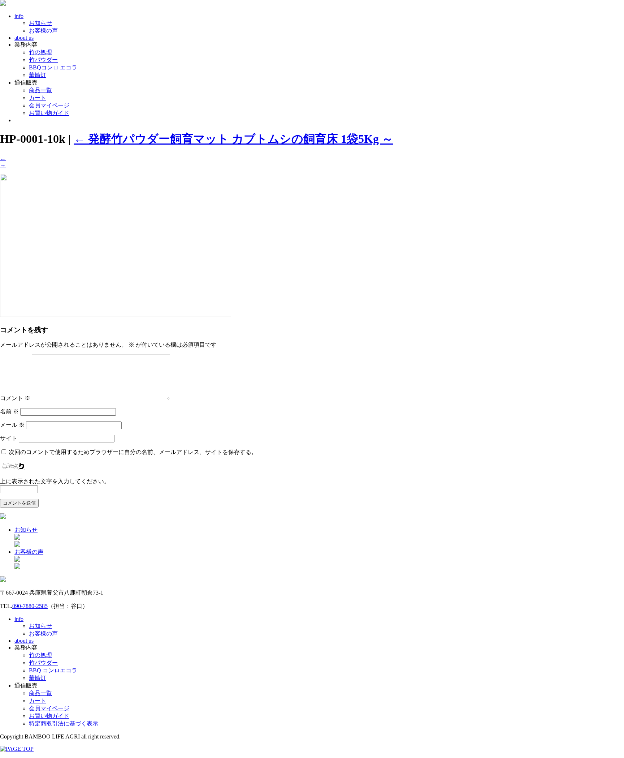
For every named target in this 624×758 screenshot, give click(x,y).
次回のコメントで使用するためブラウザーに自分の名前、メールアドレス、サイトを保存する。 (133, 452)
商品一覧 (40, 90)
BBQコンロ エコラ (53, 67)
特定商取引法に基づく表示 (63, 723)
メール (12, 425)
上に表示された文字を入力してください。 (55, 481)
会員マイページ (49, 105)
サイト (8, 438)
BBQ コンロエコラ (53, 670)
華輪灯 (37, 75)
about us (24, 38)
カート (37, 98)
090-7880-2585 (30, 606)
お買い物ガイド (49, 113)
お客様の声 (43, 30)
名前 (9, 411)
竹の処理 (40, 52)
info (18, 16)
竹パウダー (43, 60)
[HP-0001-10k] (115, 315)
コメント (15, 398)
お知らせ (40, 23)
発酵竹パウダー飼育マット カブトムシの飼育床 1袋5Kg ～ (233, 138)
